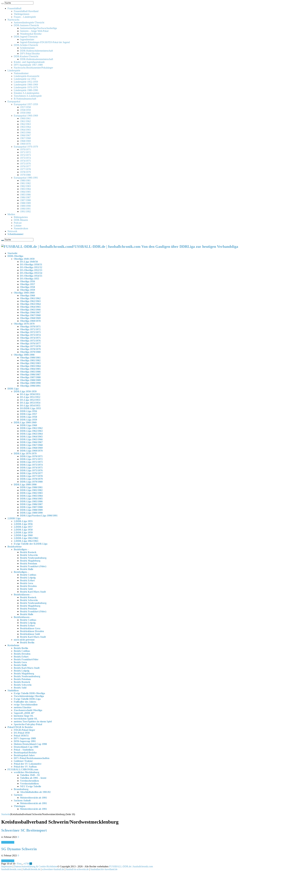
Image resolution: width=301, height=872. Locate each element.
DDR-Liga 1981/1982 (31, 490)
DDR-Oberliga (15, 256)
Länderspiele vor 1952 (25, 79)
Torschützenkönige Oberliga (29, 696)
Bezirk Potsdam (28, 563)
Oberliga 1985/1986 (30, 371)
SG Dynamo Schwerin (19, 849)
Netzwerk (12, 231)
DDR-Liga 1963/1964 (31, 433)
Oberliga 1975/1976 (30, 340)
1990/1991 (25, 208)
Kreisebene (13, 645)
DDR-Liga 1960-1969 (25, 422)
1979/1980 (25, 174)
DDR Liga (13, 388)
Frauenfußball (14, 8)
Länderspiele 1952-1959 (26, 81)
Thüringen (19, 806)
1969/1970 (25, 143)
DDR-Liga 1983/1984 (31, 495)
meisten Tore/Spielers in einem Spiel (33, 721)
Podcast (17, 222)
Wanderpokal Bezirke (31, 33)
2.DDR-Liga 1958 (23, 529)
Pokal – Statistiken (24, 749)
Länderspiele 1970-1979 (26, 87)
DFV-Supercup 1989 (25, 738)
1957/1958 (25, 107)
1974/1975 (25, 160)
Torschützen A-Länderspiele (28, 96)
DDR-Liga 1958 (28, 416)
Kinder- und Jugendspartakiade (29, 62)
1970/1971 (25, 149)
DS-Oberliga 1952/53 (31, 270)
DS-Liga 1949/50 (29, 261)
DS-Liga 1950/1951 (30, 394)
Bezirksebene (15, 546)
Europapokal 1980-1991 (26, 177)
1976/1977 (25, 166)
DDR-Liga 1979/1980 (31, 481)
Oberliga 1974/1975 (30, 337)
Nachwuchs (13, 19)
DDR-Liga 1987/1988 (31, 507)
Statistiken (13, 690)
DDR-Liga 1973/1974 (31, 464)
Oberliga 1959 (27, 290)
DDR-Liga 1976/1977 (31, 473)
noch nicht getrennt (24, 639)
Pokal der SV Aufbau (25, 766)
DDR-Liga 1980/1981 (31, 487)
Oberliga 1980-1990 (24, 354)
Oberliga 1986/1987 (30, 374)
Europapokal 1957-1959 (26, 104)
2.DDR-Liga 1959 (23, 532)
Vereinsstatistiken (29, 783)
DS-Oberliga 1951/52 (31, 267)
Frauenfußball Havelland (26, 11)
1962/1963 (25, 124)
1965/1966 (25, 132)
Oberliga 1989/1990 (30, 383)
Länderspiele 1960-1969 (26, 84)
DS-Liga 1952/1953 (30, 400)
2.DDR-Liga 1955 (23, 521)
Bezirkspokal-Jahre (24, 755)
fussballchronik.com (11, 869)
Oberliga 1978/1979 (30, 349)
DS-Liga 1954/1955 (30, 405)
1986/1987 (25, 197)
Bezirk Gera (26, 583)
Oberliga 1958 (27, 287)
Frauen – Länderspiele (25, 17)
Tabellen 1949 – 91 (30, 775)
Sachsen (18, 794)
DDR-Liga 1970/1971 (31, 456)
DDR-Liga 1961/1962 (31, 428)
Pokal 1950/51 (21, 735)
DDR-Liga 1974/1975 (31, 467)
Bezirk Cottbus (28, 574)
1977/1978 (25, 169)
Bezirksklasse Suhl (30, 634)
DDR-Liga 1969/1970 (31, 450)
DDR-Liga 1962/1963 (31, 431)
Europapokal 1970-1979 (26, 146)
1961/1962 (25, 121)
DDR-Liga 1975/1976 (31, 470)
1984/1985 (25, 191)
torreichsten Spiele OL (26, 718)
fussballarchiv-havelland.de (103, 869)
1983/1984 (25, 189)
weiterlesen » (7, 842)
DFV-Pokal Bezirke (30, 53)
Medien (11, 214)
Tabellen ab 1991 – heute (33, 778)
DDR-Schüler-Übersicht (26, 45)
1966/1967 (25, 135)
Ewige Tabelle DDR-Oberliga (29, 693)
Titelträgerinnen (21, 14)
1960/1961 (25, 118)
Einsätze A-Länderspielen (26, 93)
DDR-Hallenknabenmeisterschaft (36, 59)
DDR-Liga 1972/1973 (31, 462)
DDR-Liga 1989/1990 (31, 512)
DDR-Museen (21, 220)
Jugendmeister (27, 39)
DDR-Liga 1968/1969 (31, 448)
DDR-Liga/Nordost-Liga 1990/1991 (39, 515)
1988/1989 (25, 203)
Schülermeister (27, 48)
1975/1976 (25, 163)
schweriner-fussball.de (53, 869)
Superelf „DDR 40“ (24, 713)
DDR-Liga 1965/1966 (31, 439)
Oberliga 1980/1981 (30, 357)
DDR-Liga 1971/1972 (31, 459)
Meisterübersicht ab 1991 (33, 797)
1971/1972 (25, 152)
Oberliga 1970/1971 (30, 326)
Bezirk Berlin (27, 642)
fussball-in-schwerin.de (77, 869)
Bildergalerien (21, 217)
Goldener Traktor (23, 761)
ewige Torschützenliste (26, 704)
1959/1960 (25, 112)
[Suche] (2, 3)
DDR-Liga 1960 (28, 425)
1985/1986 (25, 194)
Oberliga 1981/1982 (30, 360)
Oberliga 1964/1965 (30, 306)
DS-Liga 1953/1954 (30, 402)
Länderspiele (14, 70)
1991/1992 (25, 211)
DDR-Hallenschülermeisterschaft (36, 50)
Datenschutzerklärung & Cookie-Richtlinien (35, 866)
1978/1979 (25, 172)
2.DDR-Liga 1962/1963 (26, 541)
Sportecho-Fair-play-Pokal (28, 724)
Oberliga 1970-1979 (24, 323)
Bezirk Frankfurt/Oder (26, 659)
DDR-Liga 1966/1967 (31, 442)
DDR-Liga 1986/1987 (31, 504)
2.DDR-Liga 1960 (23, 535)
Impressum (6, 866)
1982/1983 (25, 186)
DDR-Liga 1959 (28, 419)
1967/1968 (25, 138)
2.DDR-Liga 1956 (23, 524)
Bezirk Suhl (26, 589)
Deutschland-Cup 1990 (26, 747)
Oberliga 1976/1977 (30, 343)
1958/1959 (25, 110)
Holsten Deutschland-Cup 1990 (30, 744)
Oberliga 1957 (27, 284)
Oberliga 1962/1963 (30, 301)
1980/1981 (25, 180)
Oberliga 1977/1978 (30, 346)
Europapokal (14, 101)
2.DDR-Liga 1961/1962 (26, 538)
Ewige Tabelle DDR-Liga (27, 699)
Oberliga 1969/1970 (30, 321)
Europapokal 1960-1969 (26, 115)
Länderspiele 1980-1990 (26, 90)
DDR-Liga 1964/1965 (31, 436)
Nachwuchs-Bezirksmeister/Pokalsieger (33, 67)
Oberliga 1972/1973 (30, 332)
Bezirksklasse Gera (30, 628)
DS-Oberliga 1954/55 (31, 275)
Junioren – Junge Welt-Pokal (34, 31)
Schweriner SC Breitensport (24, 830)
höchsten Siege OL (24, 715)
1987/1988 (25, 200)
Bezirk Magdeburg (30, 560)
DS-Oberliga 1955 (29, 278)
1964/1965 (25, 129)
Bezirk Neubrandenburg (33, 558)
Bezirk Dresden (28, 586)
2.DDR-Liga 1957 (23, 526)
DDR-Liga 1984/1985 (31, 498)
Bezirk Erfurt (27, 580)
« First (18, 863)
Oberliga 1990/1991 (30, 385)
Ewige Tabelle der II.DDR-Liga (30, 543)
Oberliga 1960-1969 (24, 292)
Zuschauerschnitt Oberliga (28, 710)
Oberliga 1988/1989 (30, 380)
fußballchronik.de (31, 869)
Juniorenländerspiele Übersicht (29, 22)
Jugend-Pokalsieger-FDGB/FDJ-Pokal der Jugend (45, 42)
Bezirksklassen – (22, 594)
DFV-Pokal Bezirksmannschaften (31, 758)
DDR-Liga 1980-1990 (25, 484)
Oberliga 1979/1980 (30, 352)
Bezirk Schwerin (29, 555)
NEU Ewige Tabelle (30, 786)
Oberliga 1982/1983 (30, 363)
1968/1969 (25, 141)
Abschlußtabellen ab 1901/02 (35, 792)
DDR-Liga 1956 (28, 411)
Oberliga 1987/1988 (30, 377)
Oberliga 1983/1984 (30, 366)
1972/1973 (25, 155)
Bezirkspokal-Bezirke (25, 752)
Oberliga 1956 (27, 281)
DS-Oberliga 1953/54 (31, 273)
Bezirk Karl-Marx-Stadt (33, 591)
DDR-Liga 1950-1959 (25, 391)
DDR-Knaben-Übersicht (26, 56)
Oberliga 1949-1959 (24, 258)
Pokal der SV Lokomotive (27, 763)
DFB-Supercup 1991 (25, 741)
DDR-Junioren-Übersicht (26, 25)
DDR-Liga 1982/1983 (31, 493)
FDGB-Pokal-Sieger (24, 730)
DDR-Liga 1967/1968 (31, 445)
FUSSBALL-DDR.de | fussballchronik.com (131, 866)
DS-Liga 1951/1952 (30, 397)
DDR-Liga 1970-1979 (25, 453)
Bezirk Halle (26, 569)
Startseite (12, 253)
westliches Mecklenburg (26, 772)
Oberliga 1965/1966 (30, 309)
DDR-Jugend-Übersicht (25, 36)
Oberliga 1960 (27, 295)
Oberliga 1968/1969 (30, 318)
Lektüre (17, 225)
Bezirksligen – (21, 549)
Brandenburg (21, 789)
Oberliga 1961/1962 (30, 298)
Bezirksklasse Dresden (32, 631)
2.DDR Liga (14, 518)
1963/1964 (25, 127)
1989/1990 (25, 206)
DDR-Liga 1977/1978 (31, 476)
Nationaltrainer (21, 73)
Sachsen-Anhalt (22, 800)
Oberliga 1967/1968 (30, 315)
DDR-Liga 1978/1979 (31, 479)
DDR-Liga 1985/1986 (31, 501)
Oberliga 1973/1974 (30, 335)
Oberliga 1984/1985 (30, 369)
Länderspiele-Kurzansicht (26, 76)
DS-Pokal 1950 (22, 732)
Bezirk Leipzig (28, 577)
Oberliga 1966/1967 (30, 312)
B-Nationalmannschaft (25, 98)
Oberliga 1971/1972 (30, 329)
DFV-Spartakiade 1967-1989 (28, 64)
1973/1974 (25, 158)
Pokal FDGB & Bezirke (20, 727)
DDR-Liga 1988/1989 (31, 510)
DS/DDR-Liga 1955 (30, 408)
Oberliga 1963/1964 (30, 304)
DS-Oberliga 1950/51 (31, 264)
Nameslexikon (21, 228)
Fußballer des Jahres (25, 701)
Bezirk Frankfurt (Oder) (33, 566)
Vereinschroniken (29, 780)
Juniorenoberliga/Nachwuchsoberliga (38, 28)
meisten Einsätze (22, 707)
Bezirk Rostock (28, 552)
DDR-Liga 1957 (28, 414)
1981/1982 (25, 183)
